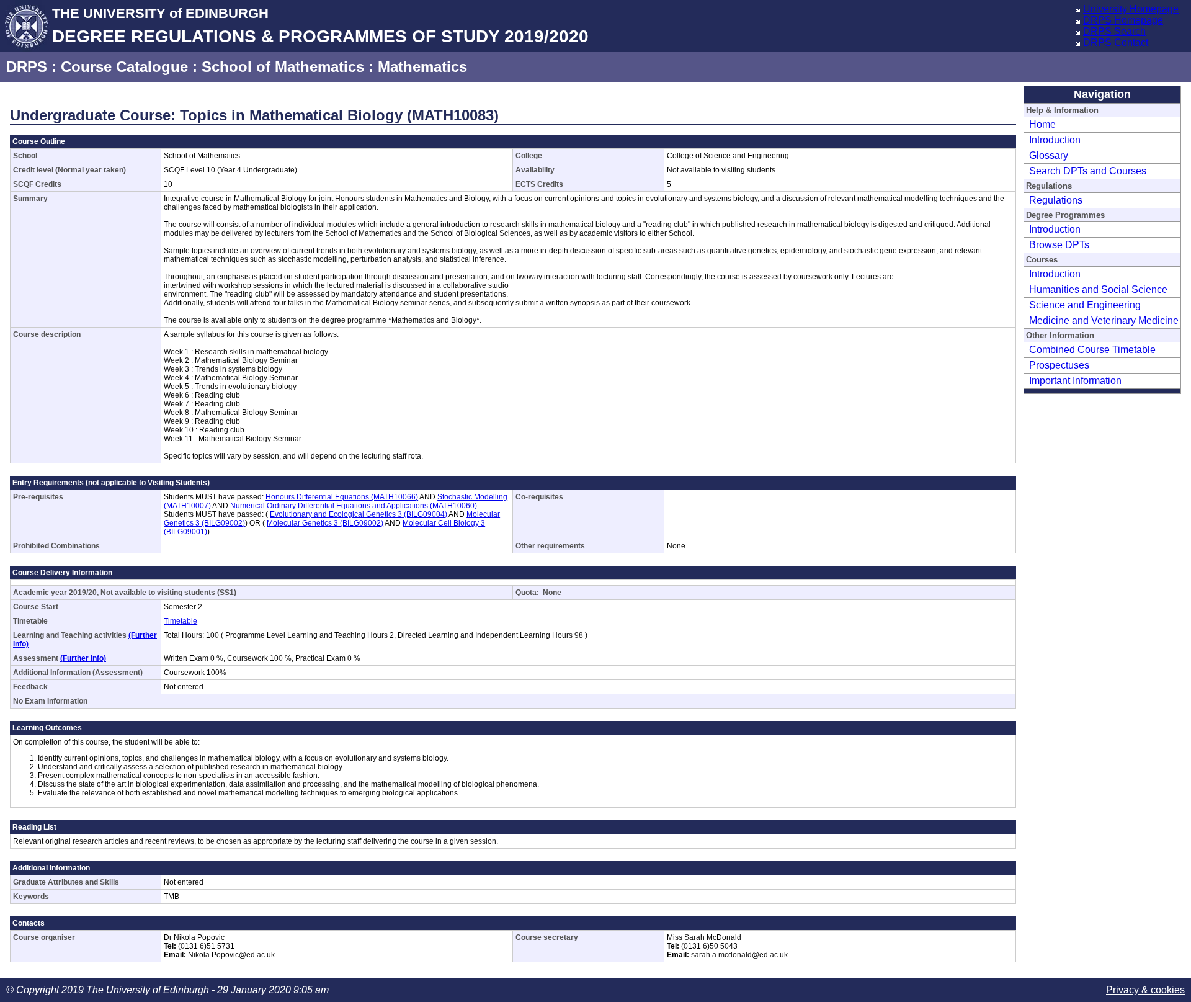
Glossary (1048, 155)
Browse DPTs (1059, 244)
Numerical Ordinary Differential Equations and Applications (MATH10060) (353, 505)
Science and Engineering (1085, 305)
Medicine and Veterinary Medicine (1104, 320)
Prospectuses (1059, 365)
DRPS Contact (1115, 42)
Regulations (1055, 200)
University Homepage (1131, 9)
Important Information (1075, 380)
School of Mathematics (283, 66)
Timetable (180, 621)
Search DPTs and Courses (1087, 171)
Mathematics (422, 66)
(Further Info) (83, 658)
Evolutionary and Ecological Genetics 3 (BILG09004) (358, 514)
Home (1042, 124)
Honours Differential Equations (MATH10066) (341, 497)
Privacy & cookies (1145, 990)
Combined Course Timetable (1092, 349)
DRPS (26, 66)
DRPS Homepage (1123, 20)
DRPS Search (1114, 31)
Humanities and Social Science (1098, 289)
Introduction (1055, 140)
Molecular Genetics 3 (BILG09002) (325, 523)
